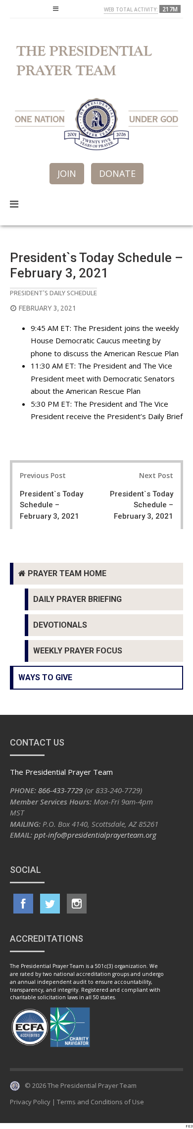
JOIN (66, 173)
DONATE (117, 173)
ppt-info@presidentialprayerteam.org (95, 835)
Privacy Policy (30, 1101)
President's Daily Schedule (53, 292)
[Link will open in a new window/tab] (23, 904)
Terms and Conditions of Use (100, 1101)
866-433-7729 (60, 790)
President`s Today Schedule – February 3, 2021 (51, 505)
